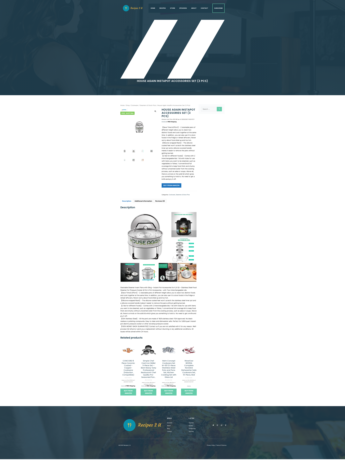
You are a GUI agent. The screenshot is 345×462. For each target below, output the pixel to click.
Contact (204, 8)
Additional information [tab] (143, 201)
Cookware (134, 105)
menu (169, 418)
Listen (191, 418)
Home (153, 8)
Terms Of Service (221, 445)
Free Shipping (127, 113)
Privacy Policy (211, 445)
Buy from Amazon (171, 185)
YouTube (191, 422)
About (193, 8)
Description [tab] (126, 201)
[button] (155, 111)
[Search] (219, 109)
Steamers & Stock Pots (148, 105)
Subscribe (218, 8)
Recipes (162, 8)
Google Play (192, 428)
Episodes (183, 8)
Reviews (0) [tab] (160, 201)
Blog (168, 428)
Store (172, 8)
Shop (128, 105)
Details (164, 121)
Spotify (191, 425)
